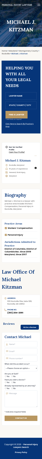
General (12, 172)
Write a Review (29, 327)
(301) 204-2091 (15, 312)
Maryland (13, 176)
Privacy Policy (21, 452)
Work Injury (20, 172)
